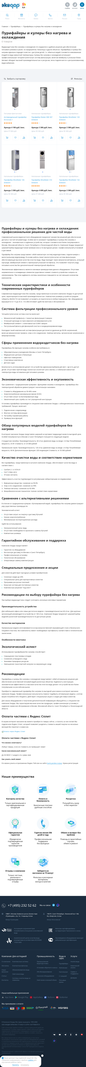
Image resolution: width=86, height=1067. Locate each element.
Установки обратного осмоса (47, 967)
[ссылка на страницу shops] (21, 16)
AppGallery (38, 997)
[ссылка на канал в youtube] (60, 1035)
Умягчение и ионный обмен (47, 980)
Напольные (63, 968)
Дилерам (74, 978)
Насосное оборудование (45, 976)
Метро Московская (53, 920)
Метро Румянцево (12, 920)
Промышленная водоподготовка (42, 962)
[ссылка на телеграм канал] (53, 905)
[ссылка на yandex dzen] (76, 1035)
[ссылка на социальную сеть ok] (71, 1035)
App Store (9, 997)
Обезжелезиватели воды (20, 970)
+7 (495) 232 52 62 (22, 905)
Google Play (23, 997)
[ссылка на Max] (54, 1041)
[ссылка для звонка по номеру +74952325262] (50, 16)
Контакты (5, 980)
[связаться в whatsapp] (36, 16)
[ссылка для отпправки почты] (64, 16)
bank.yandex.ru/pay (54, 763)
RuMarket (63, 997)
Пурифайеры (63, 963)
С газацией (63, 976)
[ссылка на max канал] (58, 905)
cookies (31, 1060)
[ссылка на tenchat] (82, 1035)
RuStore (51, 997)
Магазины (5, 966)
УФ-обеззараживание (44, 972)
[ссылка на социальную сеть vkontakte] (54, 1035)
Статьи (4, 976)
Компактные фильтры (20, 966)
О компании (6, 961)
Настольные (63, 972)
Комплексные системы (20, 961)
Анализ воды (75, 961)
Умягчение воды (18, 974)
